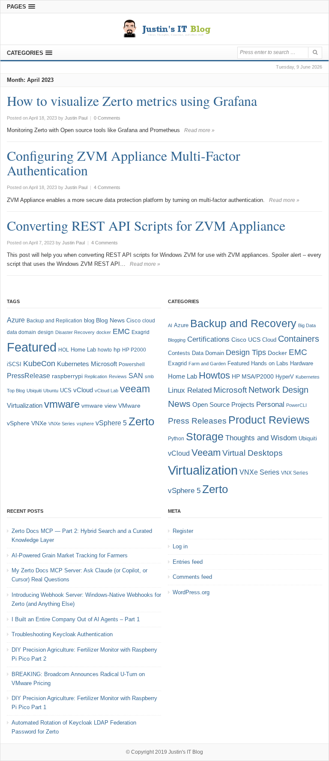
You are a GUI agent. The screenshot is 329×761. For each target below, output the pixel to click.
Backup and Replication (54, 321)
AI (170, 325)
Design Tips (246, 352)
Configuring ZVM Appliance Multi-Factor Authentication (123, 162)
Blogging (176, 340)
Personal (270, 404)
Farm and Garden (207, 363)
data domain (21, 332)
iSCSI (14, 364)
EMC (121, 331)
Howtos (214, 375)
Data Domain (208, 353)
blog (89, 320)
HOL (63, 350)
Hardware (301, 363)
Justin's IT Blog (185, 752)
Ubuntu (50, 390)
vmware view (99, 405)
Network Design (278, 389)
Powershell (132, 364)
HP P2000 (134, 350)
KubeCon (39, 363)
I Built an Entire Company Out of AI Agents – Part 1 (76, 619)
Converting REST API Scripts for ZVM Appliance (146, 225)
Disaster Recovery (75, 332)
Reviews (118, 376)
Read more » (199, 130)
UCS (66, 390)
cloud (148, 321)
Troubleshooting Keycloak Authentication (62, 634)
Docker (277, 352)
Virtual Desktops (252, 452)
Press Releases (197, 420)
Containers (298, 338)
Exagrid (141, 332)
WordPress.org (191, 592)
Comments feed (192, 577)
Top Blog (16, 390)
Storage (205, 436)
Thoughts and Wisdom (261, 438)
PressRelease (28, 375)
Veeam (206, 452)
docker (103, 332)
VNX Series (294, 472)
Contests (179, 353)
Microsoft (104, 364)
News (179, 404)
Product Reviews (269, 420)
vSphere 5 (111, 423)
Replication (95, 376)
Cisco (133, 320)
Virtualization (24, 405)
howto (105, 350)
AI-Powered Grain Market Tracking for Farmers (70, 555)
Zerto (141, 421)
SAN (136, 375)
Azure (16, 320)
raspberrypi (67, 376)
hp (117, 349)
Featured (32, 347)
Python (176, 438)
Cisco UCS (245, 339)
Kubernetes (73, 363)
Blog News (110, 320)
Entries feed (188, 562)
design (46, 332)
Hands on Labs (269, 363)
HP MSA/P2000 (253, 376)
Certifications (208, 339)
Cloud (269, 340)
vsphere (85, 423)
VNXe (39, 423)
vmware (62, 404)
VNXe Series (61, 423)
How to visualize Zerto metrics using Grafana (132, 100)
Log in (180, 546)
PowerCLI (296, 405)
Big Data (307, 325)
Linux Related (190, 390)
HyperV (284, 376)
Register (183, 531)
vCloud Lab (106, 390)
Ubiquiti (34, 390)
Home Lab (83, 349)
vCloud (83, 390)
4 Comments (107, 187)
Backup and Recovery (243, 323)
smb (149, 376)
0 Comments (107, 117)
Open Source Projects (223, 404)
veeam (135, 388)
